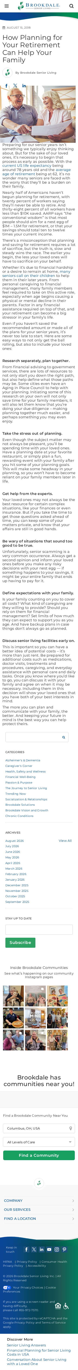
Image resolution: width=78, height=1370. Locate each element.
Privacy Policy (27, 1261)
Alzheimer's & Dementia (22, 760)
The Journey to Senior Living (26, 788)
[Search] (71, 6)
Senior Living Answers (26, 1345)
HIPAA (7, 1261)
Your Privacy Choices (28, 1287)
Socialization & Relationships (26, 799)
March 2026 (13, 868)
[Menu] (6, 6)
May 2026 (12, 857)
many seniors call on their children (36, 273)
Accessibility (37, 1265)
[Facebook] (6, 87)
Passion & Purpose (18, 782)
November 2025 (16, 891)
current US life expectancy (26, 165)
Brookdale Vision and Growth (26, 810)
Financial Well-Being (20, 777)
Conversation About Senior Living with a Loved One (36, 1362)
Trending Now (15, 794)
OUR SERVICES (17, 1210)
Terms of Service (54, 1322)
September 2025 (17, 902)
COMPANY (13, 1201)
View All (65, 841)
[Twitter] (15, 87)
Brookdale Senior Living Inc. (34, 1276)
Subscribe (20, 942)
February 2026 (15, 874)
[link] (13, 996)
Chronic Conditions (19, 816)
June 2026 (12, 852)
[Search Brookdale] (64, 737)
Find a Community (39, 1155)
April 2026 (12, 863)
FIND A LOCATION (20, 1219)
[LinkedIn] (24, 87)
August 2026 (14, 841)
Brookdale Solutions (20, 805)
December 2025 (16, 885)
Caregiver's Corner (19, 766)
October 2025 (15, 896)
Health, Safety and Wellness (25, 771)
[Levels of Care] (39, 1142)
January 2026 (15, 879)
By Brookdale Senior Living (35, 72)
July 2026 (12, 846)
